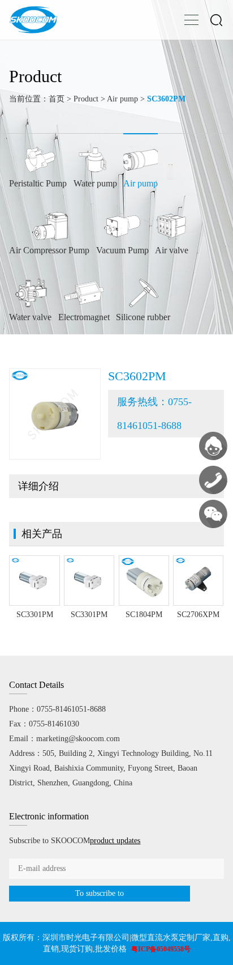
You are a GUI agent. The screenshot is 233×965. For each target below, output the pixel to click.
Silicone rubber (143, 317)
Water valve (30, 317)
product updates (115, 840)
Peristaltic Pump (38, 183)
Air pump (122, 99)
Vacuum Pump (122, 250)
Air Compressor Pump (49, 250)
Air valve (171, 250)
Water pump (95, 183)
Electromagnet (84, 317)
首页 (56, 99)
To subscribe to (99, 893)
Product (86, 99)
